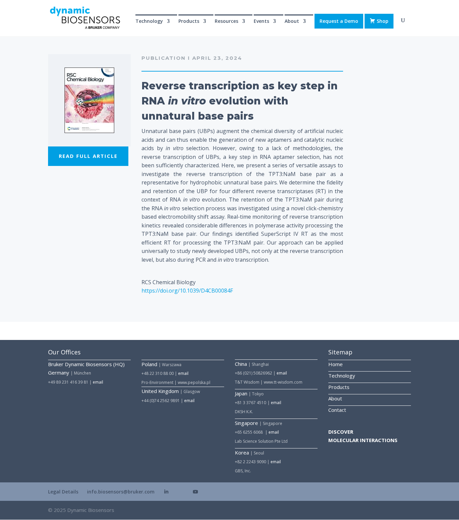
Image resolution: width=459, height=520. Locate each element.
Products (338, 387)
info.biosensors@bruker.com (121, 491)
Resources (226, 21)
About (335, 398)
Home (335, 364)
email (98, 382)
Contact (337, 409)
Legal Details (63, 491)
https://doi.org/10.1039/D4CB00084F (187, 290)
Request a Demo (339, 21)
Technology (149, 21)
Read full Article (88, 156)
